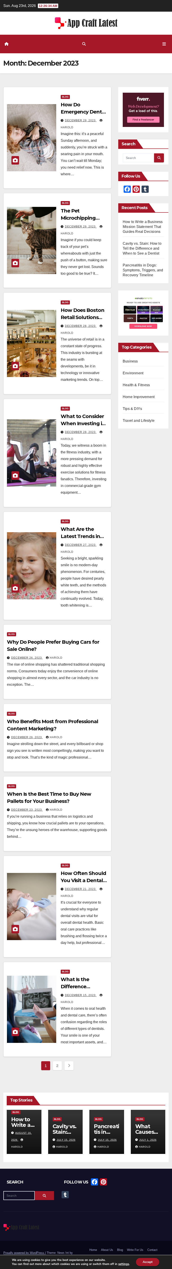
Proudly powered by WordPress (24, 1252)
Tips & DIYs (132, 409)
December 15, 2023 (81, 995)
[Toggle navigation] (164, 44)
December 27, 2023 (81, 545)
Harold (56, 657)
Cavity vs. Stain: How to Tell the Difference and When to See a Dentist (142, 248)
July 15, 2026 (66, 1139)
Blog (65, 97)
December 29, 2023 (81, 120)
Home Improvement (139, 397)
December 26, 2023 (27, 657)
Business (130, 361)
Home (93, 1250)
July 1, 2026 (148, 1139)
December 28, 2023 (81, 326)
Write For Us (135, 1250)
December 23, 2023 (27, 809)
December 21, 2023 (81, 889)
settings (123, 1264)
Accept (148, 1262)
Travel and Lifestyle (139, 420)
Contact (152, 1250)
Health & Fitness (136, 385)
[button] (84, 44)
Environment (133, 373)
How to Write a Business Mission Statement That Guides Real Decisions (143, 227)
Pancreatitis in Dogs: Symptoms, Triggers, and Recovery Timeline (143, 270)
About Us (107, 1250)
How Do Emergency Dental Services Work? (83, 112)
